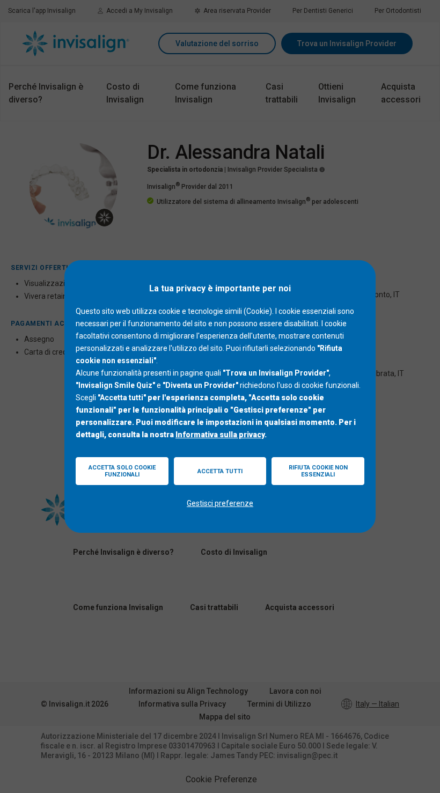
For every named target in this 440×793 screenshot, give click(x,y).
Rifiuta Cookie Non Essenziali (318, 471)
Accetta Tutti (220, 471)
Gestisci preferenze (220, 503)
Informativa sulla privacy (220, 434)
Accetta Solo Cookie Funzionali (122, 471)
